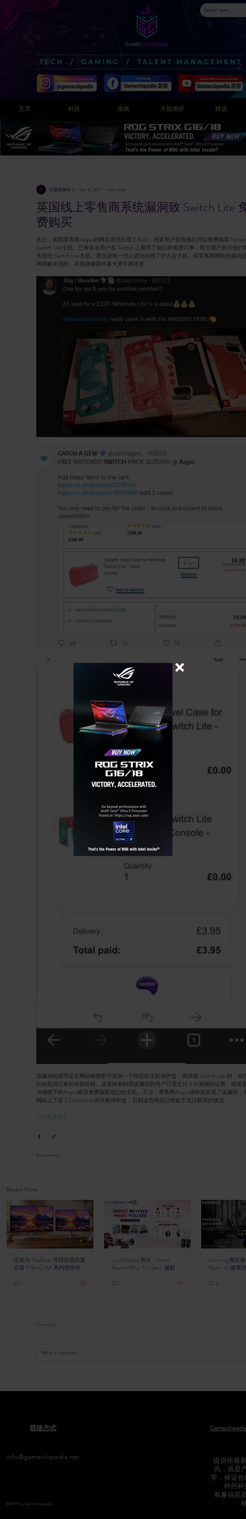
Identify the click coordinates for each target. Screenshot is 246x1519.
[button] (179, 667)
